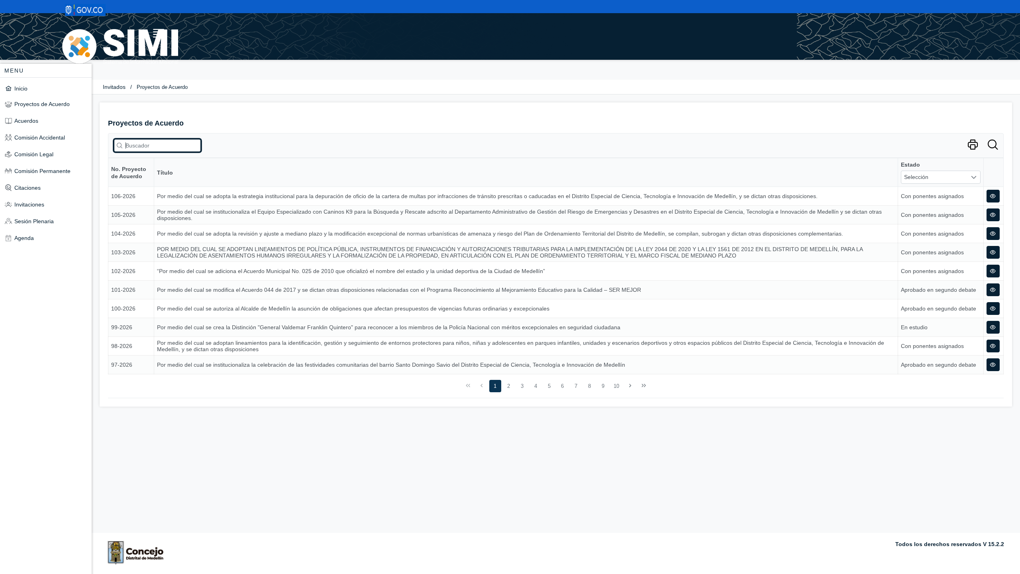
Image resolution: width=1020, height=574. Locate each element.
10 (616, 386)
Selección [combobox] (916, 177)
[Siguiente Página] (630, 386)
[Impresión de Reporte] (973, 145)
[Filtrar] (993, 145)
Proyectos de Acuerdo (162, 87)
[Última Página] (643, 386)
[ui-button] (993, 196)
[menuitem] (46, 88)
